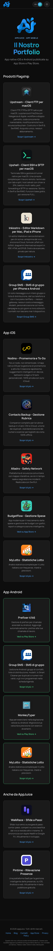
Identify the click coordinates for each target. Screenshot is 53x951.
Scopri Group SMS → (26, 316)
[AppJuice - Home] (6, 4)
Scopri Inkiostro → (26, 256)
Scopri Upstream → (26, 136)
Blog (16, 933)
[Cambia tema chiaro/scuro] (47, 4)
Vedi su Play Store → (26, 636)
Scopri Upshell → (26, 199)
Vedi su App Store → (26, 531)
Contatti (24, 933)
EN (36, 4)
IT (40, 4)
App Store (34, 933)
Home (8, 933)
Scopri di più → (27, 386)
